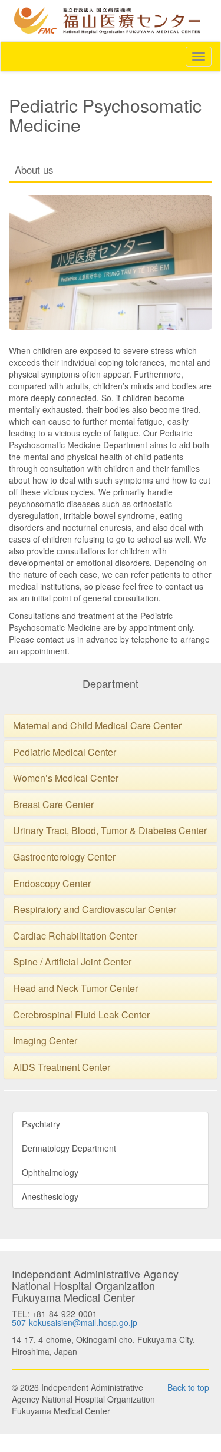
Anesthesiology (50, 1196)
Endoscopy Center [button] (52, 883)
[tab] (110, 726)
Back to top (188, 1387)
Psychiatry (41, 1124)
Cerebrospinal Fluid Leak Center (81, 1014)
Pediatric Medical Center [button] (64, 752)
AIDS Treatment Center (61, 1067)
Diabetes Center (172, 830)
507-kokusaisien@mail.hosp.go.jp (74, 1322)
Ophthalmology (50, 1172)
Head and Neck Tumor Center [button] (75, 988)
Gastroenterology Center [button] (64, 857)
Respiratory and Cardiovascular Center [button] (94, 909)
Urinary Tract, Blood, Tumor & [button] (75, 830)
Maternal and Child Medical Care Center (97, 725)
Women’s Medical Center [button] (65, 778)
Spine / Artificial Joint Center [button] (72, 961)
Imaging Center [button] (45, 1040)
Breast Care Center (53, 804)
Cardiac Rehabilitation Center (75, 935)
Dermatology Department (69, 1148)
